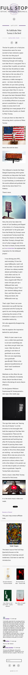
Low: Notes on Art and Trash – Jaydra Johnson (8, 604)
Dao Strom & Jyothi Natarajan (20, 603)
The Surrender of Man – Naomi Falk (20, 582)
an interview (10, 248)
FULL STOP (16, 670)
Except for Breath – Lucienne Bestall (8, 582)
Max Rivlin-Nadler (14, 38)
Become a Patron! (7, 512)
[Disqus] (14, 634)
